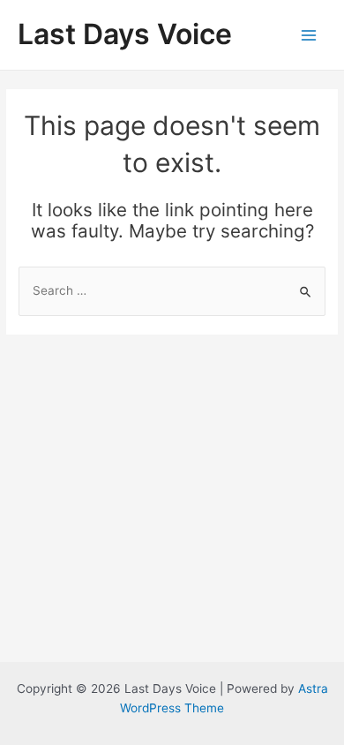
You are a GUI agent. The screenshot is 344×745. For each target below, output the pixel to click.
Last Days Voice (125, 34)
